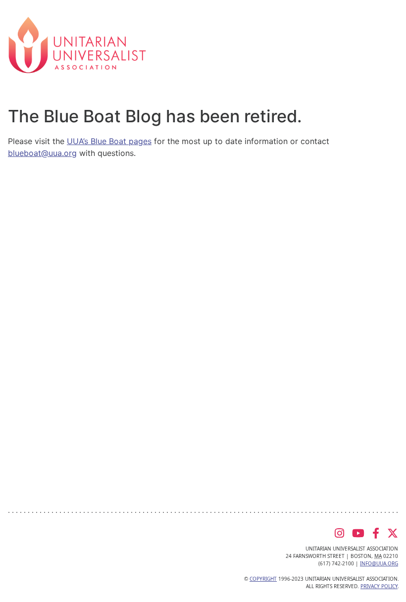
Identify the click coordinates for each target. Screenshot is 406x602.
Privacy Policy (379, 586)
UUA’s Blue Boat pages (109, 141)
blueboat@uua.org (42, 153)
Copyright (263, 578)
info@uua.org (379, 563)
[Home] (77, 44)
